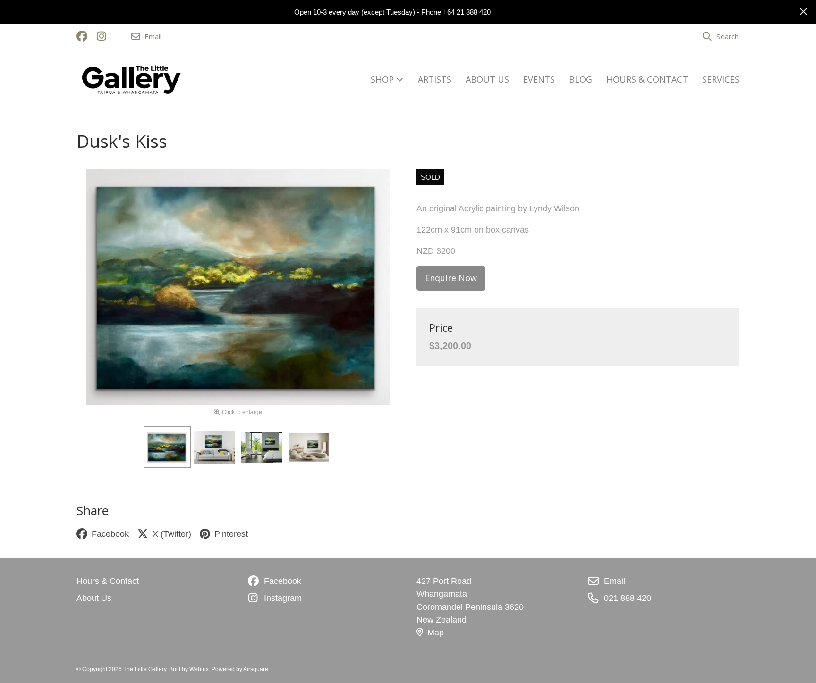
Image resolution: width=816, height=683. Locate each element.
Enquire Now (451, 277)
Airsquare (255, 669)
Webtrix (199, 669)
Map (435, 632)
